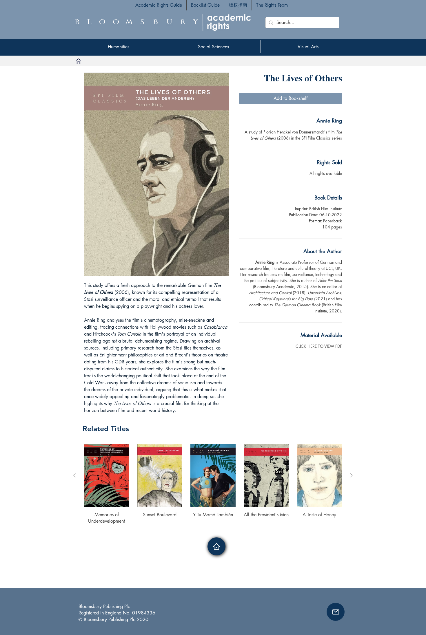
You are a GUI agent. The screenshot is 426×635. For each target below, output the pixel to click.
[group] (213, 484)
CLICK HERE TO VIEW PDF (319, 346)
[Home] (78, 61)
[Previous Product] (74, 475)
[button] (336, 612)
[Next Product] (351, 475)
